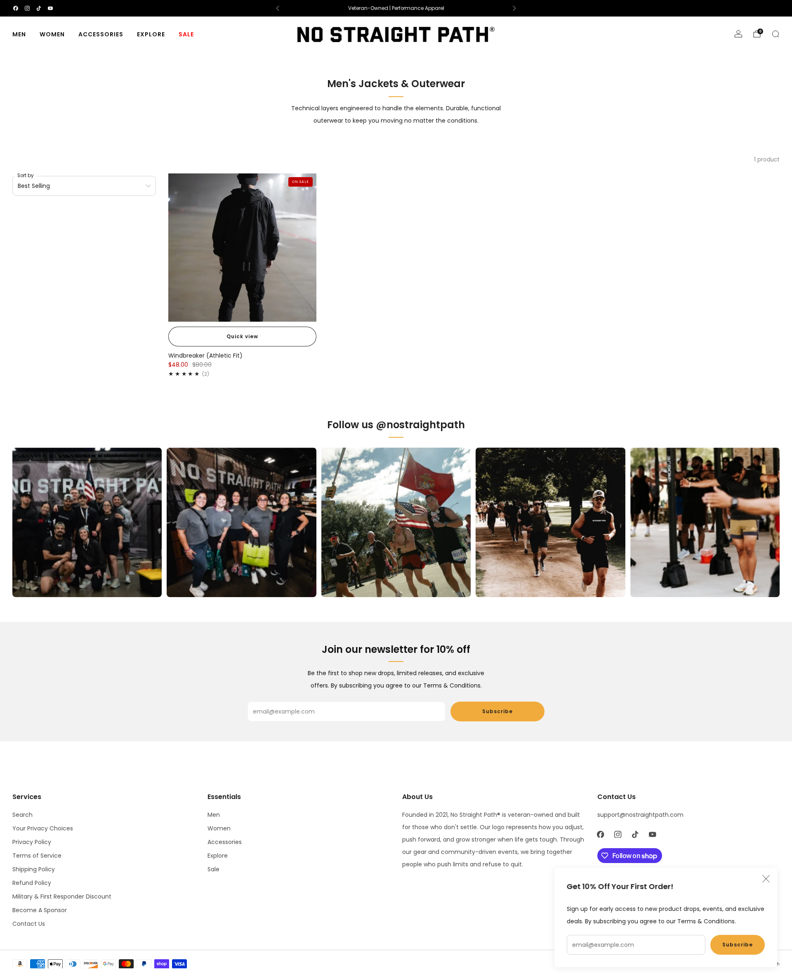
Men (19, 34)
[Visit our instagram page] (27, 8)
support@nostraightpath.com (640, 815)
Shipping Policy (33, 869)
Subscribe (737, 944)
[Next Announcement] (514, 8)
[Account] (738, 34)
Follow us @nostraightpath (396, 425)
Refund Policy (31, 883)
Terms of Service (36, 855)
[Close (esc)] (766, 879)
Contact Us (28, 924)
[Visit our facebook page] (15, 8)
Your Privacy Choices (42, 828)
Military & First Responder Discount (61, 896)
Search (22, 815)
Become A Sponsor (39, 910)
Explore (151, 34)
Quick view (242, 336)
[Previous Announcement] (277, 8)
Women (52, 34)
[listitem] (396, 8)
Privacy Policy (31, 842)
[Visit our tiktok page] (39, 8)
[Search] (775, 34)
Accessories (100, 34)
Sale (186, 34)
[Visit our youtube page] (50, 8)
